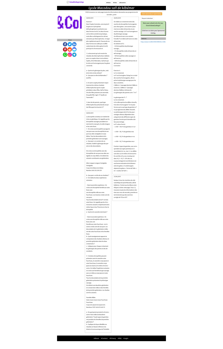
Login (126, 338)
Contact (105, 338)
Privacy (113, 338)
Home (109, 2)
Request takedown (147, 18)
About (96, 338)
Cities (115, 2)
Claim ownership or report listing (151, 14)
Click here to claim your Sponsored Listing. (153, 32)
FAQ (120, 338)
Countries (123, 2)
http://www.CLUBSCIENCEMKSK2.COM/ (153, 42)
